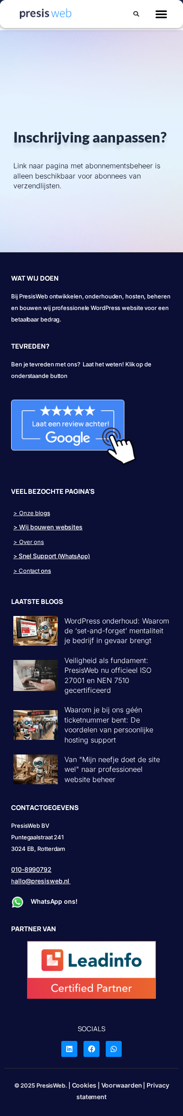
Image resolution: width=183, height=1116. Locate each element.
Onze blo (31, 512)
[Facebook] (91, 1049)
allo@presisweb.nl (42, 881)
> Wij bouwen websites (48, 527)
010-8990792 (31, 869)
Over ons (31, 541)
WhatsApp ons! (55, 901)
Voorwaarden (121, 1085)
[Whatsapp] (114, 1049)
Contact (29, 570)
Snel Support (37, 556)
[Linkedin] (69, 1049)
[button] (136, 15)
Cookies (84, 1085)
